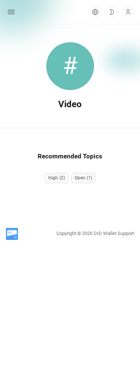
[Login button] (128, 12)
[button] (95, 12)
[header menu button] (11, 12)
